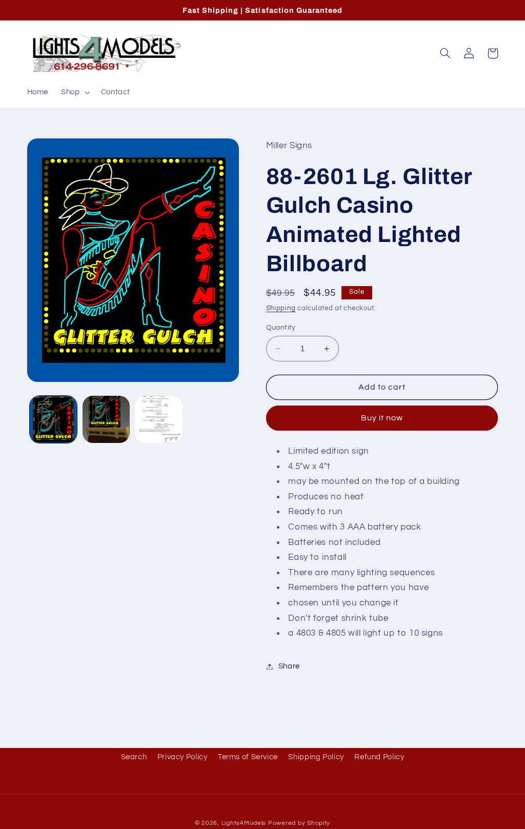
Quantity (281, 327)
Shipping (281, 308)
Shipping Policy (316, 757)
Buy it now (382, 418)
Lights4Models (244, 823)
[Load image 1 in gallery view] (53, 419)
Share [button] (289, 666)
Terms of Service (248, 757)
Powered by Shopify (299, 823)
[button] (74, 92)
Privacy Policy (182, 757)
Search (134, 757)
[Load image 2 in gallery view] (106, 419)
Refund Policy (379, 757)
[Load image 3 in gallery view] (158, 419)
